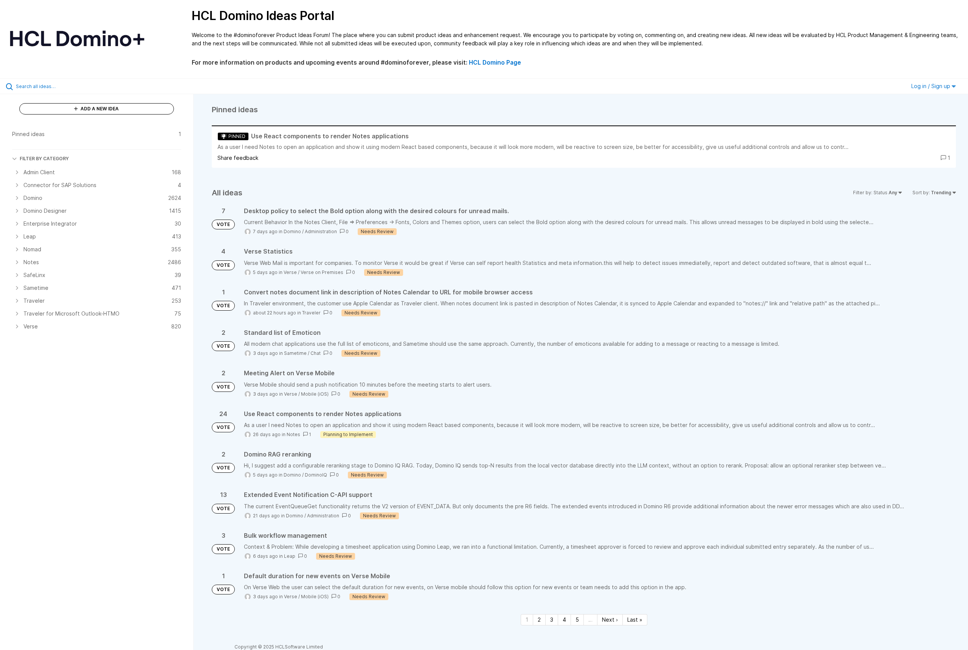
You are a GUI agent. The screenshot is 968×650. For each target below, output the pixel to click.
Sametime (295, 353)
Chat (315, 353)
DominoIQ (316, 475)
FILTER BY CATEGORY (44, 158)
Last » (634, 619)
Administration (321, 231)
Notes (293, 434)
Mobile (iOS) (315, 394)
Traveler (311, 313)
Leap (289, 556)
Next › (610, 619)
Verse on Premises (322, 272)
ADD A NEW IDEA (99, 108)
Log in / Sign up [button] (931, 86)
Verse (290, 272)
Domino (292, 231)
